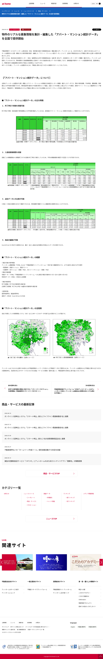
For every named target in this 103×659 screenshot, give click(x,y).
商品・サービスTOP (51, 473)
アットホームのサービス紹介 (10, 589)
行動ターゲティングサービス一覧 (36, 629)
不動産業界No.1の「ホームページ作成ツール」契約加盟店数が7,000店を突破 (32, 450)
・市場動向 (49, 497)
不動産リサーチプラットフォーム (37, 589)
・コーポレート (30, 497)
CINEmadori (82, 599)
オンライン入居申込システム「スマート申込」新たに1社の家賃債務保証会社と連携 (35, 439)
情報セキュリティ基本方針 (8, 629)
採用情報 (29, 622)
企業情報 (31, 3)
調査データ (47, 494)
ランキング (66, 494)
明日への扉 (82, 589)
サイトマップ (5, 627)
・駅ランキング (70, 497)
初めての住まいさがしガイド (87, 606)
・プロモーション (31, 505)
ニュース (42, 3)
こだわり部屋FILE (84, 596)
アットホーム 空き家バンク (61, 593)
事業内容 (53, 3)
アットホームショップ (8, 593)
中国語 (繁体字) (81, 627)
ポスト (97, 29)
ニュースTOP (51, 519)
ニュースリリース (29, 494)
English (73, 627)
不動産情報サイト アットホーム (62, 589)
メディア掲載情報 (88, 494)
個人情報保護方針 (21, 629)
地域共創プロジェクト (85, 603)
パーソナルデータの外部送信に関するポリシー (37, 627)
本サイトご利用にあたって (17, 627)
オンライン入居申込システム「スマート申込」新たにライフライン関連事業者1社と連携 (36, 416)
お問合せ (76, 3)
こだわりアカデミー (84, 593)
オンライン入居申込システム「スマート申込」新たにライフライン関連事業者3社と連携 (36, 427)
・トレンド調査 (50, 501)
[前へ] (2, 562)
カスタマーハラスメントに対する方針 (11, 632)
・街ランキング (70, 501)
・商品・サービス (31, 501)
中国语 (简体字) (92, 627)
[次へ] (101, 562)
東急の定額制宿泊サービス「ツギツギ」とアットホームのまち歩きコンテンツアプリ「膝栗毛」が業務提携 (43, 461)
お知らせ (6, 494)
